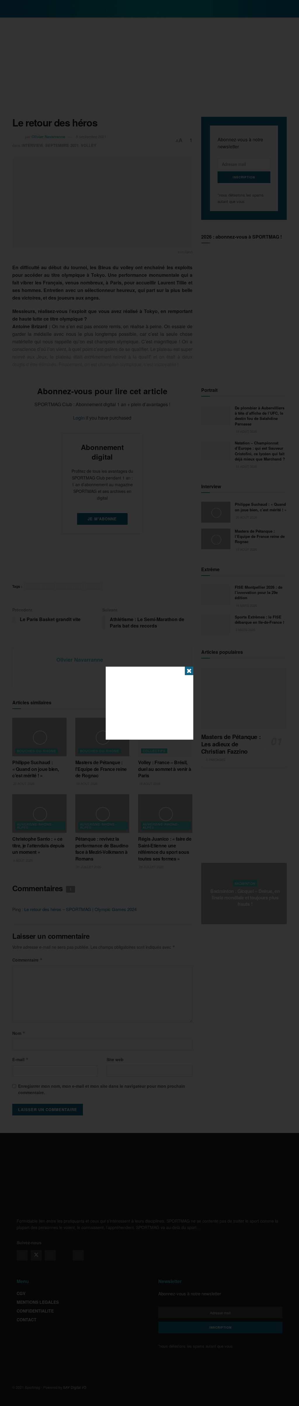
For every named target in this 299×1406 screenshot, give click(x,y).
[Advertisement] (149, 703)
